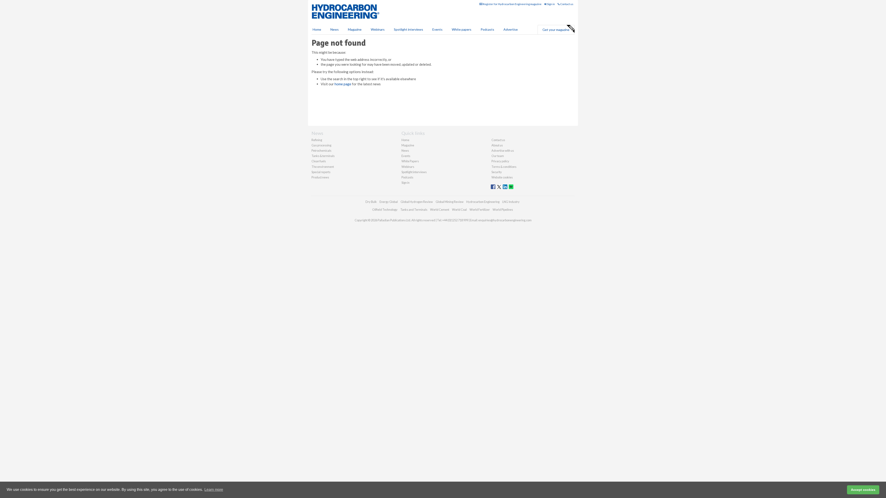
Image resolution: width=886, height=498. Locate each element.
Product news (320, 177)
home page (343, 84)
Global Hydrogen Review (417, 202)
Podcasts (487, 29)
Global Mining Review (450, 202)
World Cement (439, 209)
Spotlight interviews (408, 29)
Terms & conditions (503, 167)
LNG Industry (511, 202)
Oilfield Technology (385, 209)
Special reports (320, 172)
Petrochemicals (321, 150)
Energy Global (389, 202)
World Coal (459, 209)
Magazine (355, 29)
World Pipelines (503, 209)
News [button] (334, 29)
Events (437, 29)
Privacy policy (500, 161)
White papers (461, 29)
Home (317, 29)
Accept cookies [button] (863, 490)
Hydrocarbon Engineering (483, 202)
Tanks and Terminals (413, 209)
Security (496, 172)
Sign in (551, 4)
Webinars (378, 29)
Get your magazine (555, 30)
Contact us (566, 4)
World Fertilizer (480, 209)
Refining (316, 140)
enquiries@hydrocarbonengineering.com (505, 220)
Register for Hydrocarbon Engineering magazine (512, 4)
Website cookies (502, 177)
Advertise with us (502, 150)
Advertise (510, 29)
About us (497, 145)
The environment (322, 167)
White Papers (410, 161)
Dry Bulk (371, 202)
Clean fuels (318, 161)
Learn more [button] (213, 490)
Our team (497, 156)
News (405, 150)
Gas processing (321, 145)
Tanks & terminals (323, 156)
